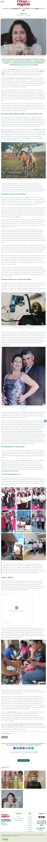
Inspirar (5, 42)
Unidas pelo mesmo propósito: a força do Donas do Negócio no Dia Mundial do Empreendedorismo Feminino (12, 779)
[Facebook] (39, 817)
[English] (1, 1)
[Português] (3, 1)
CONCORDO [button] (5, 839)
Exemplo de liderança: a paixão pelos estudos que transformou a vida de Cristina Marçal (35, 779)
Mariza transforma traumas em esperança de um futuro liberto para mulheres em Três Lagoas (12, 798)
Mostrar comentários (23, 760)
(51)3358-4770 (42, 829)
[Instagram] (44, 817)
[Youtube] (41, 817)
